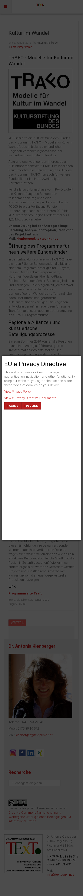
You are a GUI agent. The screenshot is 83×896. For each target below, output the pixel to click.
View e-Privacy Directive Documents (30, 398)
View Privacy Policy (17, 391)
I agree (12, 405)
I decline (31, 405)
